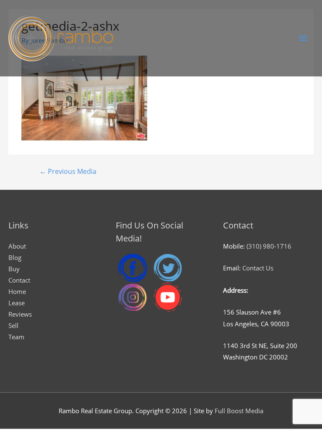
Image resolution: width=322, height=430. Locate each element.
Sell (13, 325)
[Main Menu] (303, 38)
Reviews (20, 314)
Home (17, 291)
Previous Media (67, 171)
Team (16, 337)
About (17, 246)
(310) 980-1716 (269, 246)
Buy (14, 269)
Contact (19, 280)
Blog (14, 257)
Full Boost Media (239, 410)
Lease (16, 303)
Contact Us (257, 268)
